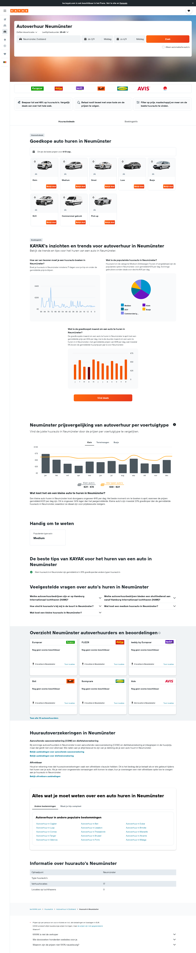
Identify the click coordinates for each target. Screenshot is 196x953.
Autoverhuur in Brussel (91, 835)
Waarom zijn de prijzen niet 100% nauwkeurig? (56, 944)
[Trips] (5, 54)
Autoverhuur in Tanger (46, 835)
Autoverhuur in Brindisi (136, 827)
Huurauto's (48, 909)
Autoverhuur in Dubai (135, 823)
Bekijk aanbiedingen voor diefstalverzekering (52, 756)
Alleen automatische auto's (177, 47)
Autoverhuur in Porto (90, 839)
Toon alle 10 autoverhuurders (44, 718)
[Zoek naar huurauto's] (5, 31)
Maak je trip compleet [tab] (70, 806)
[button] (193, 3)
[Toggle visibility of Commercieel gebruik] (130, 313)
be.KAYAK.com (35, 909)
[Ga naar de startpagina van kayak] (19, 10)
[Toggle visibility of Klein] (146, 305)
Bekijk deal (51, 186)
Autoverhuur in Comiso (46, 831)
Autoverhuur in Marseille (137, 831)
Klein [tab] (89, 442)
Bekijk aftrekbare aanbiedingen (45, 776)
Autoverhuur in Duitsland (66, 909)
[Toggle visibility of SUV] (124, 309)
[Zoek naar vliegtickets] (5, 19)
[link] (103, 397)
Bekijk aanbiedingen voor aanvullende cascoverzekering (57, 751)
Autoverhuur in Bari (89, 823)
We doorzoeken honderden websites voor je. (55, 939)
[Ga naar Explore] (5, 40)
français (123, 3)
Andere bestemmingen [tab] (45, 806)
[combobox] (27, 32)
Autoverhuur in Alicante (136, 835)
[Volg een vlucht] (5, 46)
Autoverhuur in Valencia (46, 839)
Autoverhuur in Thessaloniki (93, 831)
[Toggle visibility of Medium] (126, 305)
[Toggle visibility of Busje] (146, 309)
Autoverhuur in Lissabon (91, 827)
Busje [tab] (116, 442)
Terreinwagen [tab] (102, 442)
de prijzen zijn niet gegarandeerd (90, 926)
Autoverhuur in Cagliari (46, 823)
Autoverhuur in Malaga (136, 839)
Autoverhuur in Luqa (45, 827)
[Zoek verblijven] (5, 25)
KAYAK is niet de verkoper (45, 934)
